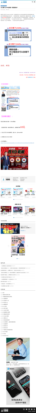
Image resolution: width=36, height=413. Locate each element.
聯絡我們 (33, 411)
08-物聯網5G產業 (6, 312)
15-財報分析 (5, 325)
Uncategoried (5, 335)
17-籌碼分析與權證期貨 (7, 329)
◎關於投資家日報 (3, 5)
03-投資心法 (5, 302)
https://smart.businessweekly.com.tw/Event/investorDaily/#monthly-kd (17, 143)
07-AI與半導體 (5, 310)
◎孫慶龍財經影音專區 (7, 296)
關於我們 (30, 411)
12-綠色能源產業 (6, 319)
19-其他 (4, 333)
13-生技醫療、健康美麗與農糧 (8, 321)
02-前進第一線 (5, 300)
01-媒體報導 (5, 298)
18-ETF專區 (5, 331)
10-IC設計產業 (5, 316)
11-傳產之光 (5, 318)
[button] (13, 199)
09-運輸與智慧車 (6, 314)
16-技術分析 (5, 327)
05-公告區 (4, 306)
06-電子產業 (5, 308)
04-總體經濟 (5, 304)
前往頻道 (23, 230)
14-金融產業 (5, 323)
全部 (3, 292)
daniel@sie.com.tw (23, 177)
